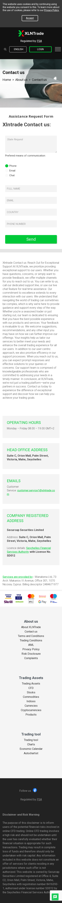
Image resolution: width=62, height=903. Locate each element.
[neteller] (19, 602)
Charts (31, 744)
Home (7, 79)
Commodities (31, 697)
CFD (31, 688)
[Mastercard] (31, 596)
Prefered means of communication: (25, 155)
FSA (39, 41)
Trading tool (31, 740)
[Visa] (8, 596)
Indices (31, 701)
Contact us (31, 631)
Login (40, 49)
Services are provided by (18, 576)
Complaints (31, 658)
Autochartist (31, 753)
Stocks (31, 692)
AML (31, 645)
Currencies (31, 705)
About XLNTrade (31, 627)
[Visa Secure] (18, 597)
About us (21, 79)
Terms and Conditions (31, 636)
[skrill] (8, 601)
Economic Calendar (31, 749)
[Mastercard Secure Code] (42, 597)
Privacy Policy (31, 649)
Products (31, 714)
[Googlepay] (42, 602)
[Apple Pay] (31, 602)
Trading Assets (31, 683)
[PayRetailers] (53, 602)
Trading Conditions (31, 640)
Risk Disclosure (31, 653)
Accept (30, 18)
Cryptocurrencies (31, 710)
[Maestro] (53, 597)
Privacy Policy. (51, 10)
